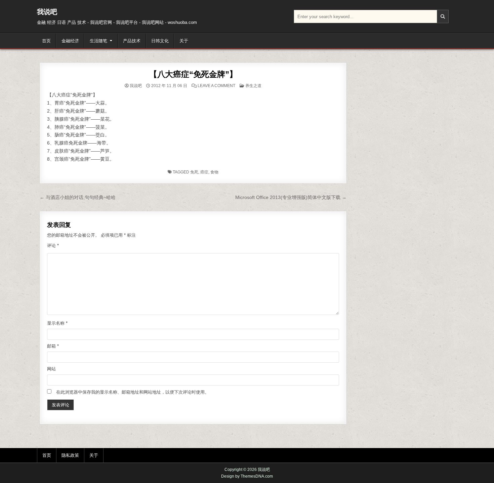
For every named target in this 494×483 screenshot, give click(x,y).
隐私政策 (70, 455)
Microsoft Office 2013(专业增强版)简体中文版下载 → (290, 197)
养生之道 (253, 85)
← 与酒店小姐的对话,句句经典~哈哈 (78, 197)
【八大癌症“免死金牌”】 (193, 74)
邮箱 (53, 346)
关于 (183, 40)
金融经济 (70, 40)
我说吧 (47, 11)
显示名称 (57, 323)
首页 (46, 40)
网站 (51, 368)
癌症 (204, 172)
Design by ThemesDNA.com (247, 476)
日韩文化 (160, 40)
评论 (53, 245)
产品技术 (131, 40)
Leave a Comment (216, 86)
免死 (194, 172)
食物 (214, 172)
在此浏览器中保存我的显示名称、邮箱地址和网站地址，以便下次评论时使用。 (132, 392)
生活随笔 (98, 40)
